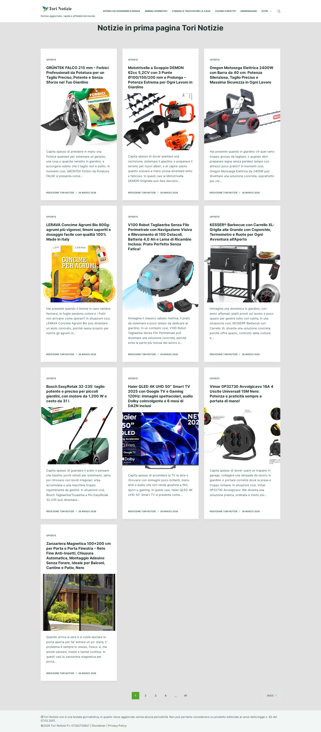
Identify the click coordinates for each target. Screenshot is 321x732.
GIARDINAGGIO (248, 11)
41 (185, 695)
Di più (265, 11)
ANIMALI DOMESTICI (156, 11)
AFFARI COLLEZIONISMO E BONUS (121, 11)
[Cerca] (279, 11)
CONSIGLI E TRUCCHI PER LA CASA (191, 11)
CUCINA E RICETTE (225, 11)
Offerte (51, 59)
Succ (270, 695)
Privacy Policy (117, 725)
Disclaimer (99, 725)
